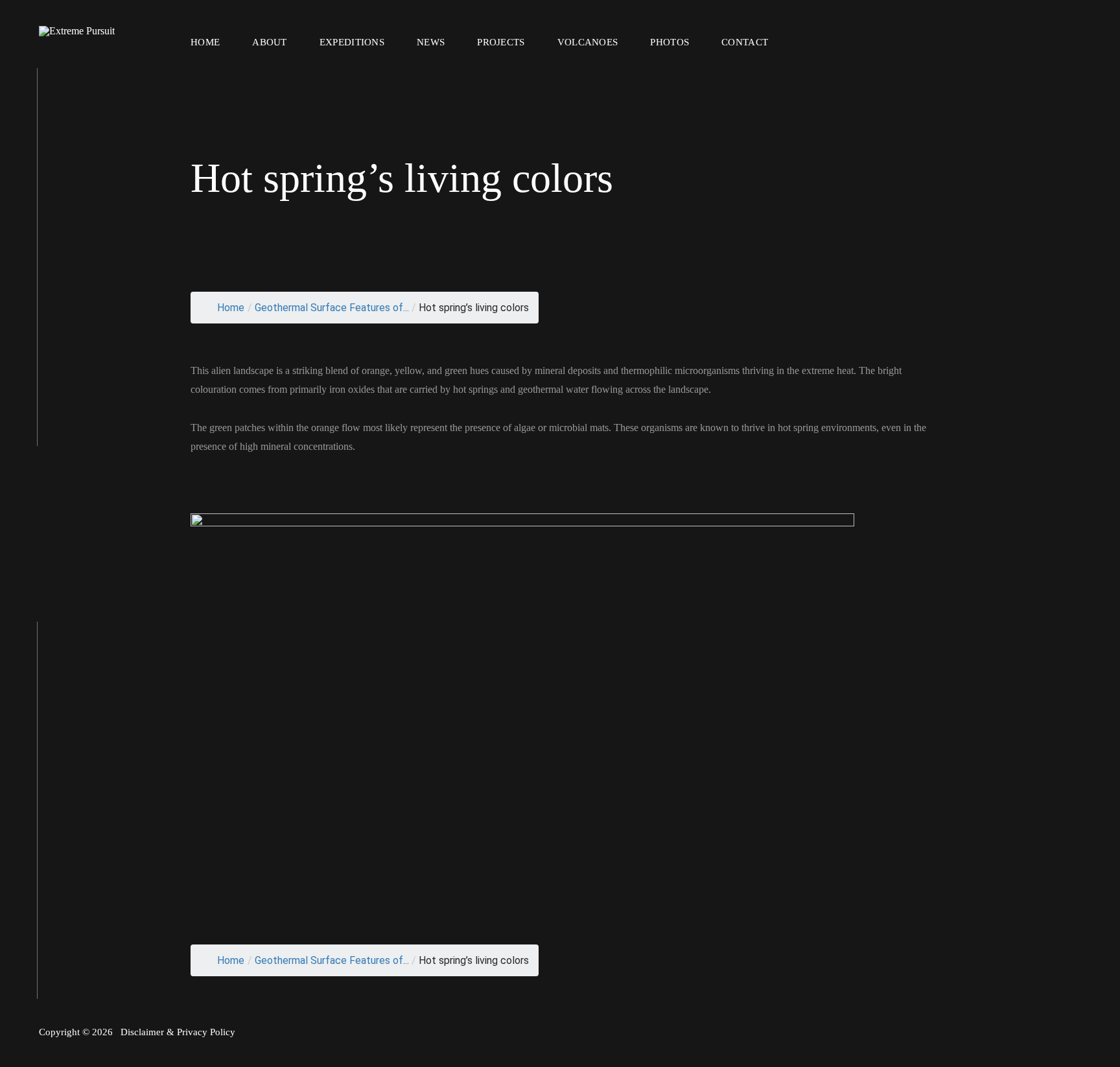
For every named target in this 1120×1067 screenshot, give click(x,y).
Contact (744, 42)
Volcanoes (587, 42)
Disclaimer (142, 1032)
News (431, 42)
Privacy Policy (206, 1032)
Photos (669, 42)
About (269, 42)
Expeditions (352, 42)
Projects (500, 42)
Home (205, 42)
